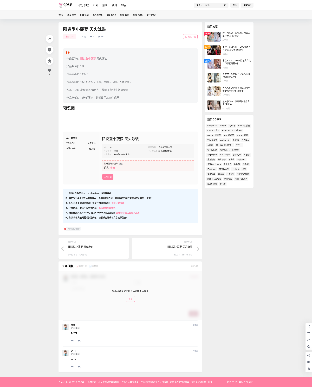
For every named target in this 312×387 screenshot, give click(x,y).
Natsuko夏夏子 (214, 135)
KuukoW (226, 130)
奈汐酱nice (225, 150)
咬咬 (73, 325)
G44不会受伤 (244, 125)
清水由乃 (227, 164)
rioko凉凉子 (229, 135)
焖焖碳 (237, 164)
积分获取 (83, 5)
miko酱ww (237, 130)
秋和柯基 (236, 169)
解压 (105, 5)
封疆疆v (235, 150)
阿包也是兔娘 (243, 174)
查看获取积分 (117, 203)
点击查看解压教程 (107, 207)
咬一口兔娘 (212, 150)
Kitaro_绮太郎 (213, 130)
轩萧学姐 (230, 174)
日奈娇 (247, 154)
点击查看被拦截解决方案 (127, 212)
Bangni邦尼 (212, 125)
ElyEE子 (231, 125)
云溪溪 (210, 145)
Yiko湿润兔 (212, 140)
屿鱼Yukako (225, 154)
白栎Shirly (211, 169)
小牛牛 (74, 351)
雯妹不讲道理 (241, 179)
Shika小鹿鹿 (242, 135)
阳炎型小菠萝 (88, 58)
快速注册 (247, 5)
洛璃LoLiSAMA (214, 164)
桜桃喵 (231, 159)
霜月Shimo (212, 184)
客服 (123, 5)
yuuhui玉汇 (225, 140)
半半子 (239, 145)
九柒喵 (236, 140)
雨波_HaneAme (214, 179)
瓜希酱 (246, 164)
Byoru (223, 125)
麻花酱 (223, 184)
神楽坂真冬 (224, 169)
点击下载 (108, 177)
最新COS (70, 36)
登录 (235, 5)
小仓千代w (212, 154)
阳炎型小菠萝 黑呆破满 (179, 246)
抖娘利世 (237, 154)
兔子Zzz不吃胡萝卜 (224, 145)
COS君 (80, 382)
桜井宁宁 (222, 159)
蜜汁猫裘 (211, 174)
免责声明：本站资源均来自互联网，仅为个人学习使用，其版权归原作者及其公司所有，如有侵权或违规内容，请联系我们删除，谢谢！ (151, 382)
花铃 (244, 169)
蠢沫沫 (221, 174)
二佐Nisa (245, 140)
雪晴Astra (228, 179)
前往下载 (192, 37)
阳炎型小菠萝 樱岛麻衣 (80, 246)
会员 (114, 5)
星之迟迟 (211, 159)
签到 (95, 5)
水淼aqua (241, 159)
